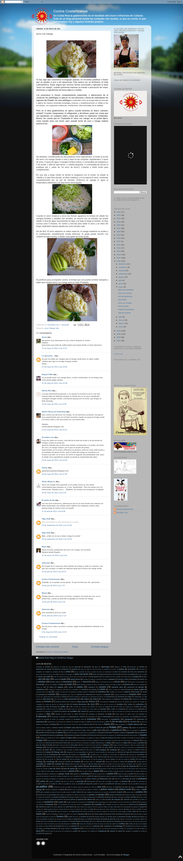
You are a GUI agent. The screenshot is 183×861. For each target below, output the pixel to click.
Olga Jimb (46, 519)
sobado (85, 809)
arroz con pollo (44, 677)
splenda (54, 814)
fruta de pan (101, 727)
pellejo (42, 781)
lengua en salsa (128, 745)
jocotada (133, 743)
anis (93, 669)
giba (53, 732)
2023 (119, 222)
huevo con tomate (105, 740)
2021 (119, 228)
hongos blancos (52, 740)
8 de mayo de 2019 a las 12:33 (54, 632)
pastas (110, 773)
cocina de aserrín (50, 704)
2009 (119, 334)
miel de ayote (102, 757)
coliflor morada (73, 706)
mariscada (113, 754)
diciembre (123, 264)
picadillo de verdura (139, 784)
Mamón (130, 750)
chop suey (81, 702)
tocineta (90, 819)
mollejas (39, 761)
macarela (131, 747)
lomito (71, 747)
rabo (103, 799)
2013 (119, 255)
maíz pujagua (100, 750)
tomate (97, 819)
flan (107, 722)
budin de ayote (92, 684)
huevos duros (63, 743)
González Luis (48, 437)
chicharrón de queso (97, 696)
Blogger (126, 855)
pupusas (83, 794)
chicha (64, 697)
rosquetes (87, 804)
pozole (44, 794)
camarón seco (117, 687)
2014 (119, 251)
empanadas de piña (94, 716)
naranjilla (39, 764)
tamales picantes (100, 816)
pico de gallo (66, 787)
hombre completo (121, 738)
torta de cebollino (115, 821)
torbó (44, 821)
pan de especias (129, 766)
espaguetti (128, 719)
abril (120, 317)
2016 (119, 245)
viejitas (40, 828)
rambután (126, 799)
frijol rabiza (98, 724)
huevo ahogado (93, 740)
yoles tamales (140, 828)
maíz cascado (67, 750)
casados (57, 692)
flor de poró (131, 722)
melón (76, 757)
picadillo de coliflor (56, 784)
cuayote (56, 711)
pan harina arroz (121, 768)
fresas (53, 724)
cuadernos (131, 709)
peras (65, 781)
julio (120, 280)
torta (93, 821)
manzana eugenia (138, 752)
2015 (119, 248)
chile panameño (70, 699)
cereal (145, 692)
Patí (118, 779)
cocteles (120, 704)
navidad (58, 764)
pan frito (111, 768)
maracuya (64, 754)
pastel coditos (140, 774)
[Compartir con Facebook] (86, 325)
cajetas (79, 687)
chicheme (121, 697)
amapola (75, 669)
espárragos (140, 719)
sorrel (48, 814)
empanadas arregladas (59, 716)
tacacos (82, 814)
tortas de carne (98, 824)
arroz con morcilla (114, 674)
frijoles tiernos (83, 727)
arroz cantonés (79, 672)
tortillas (122, 824)
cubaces (64, 711)
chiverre (47, 701)
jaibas (109, 743)
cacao (38, 687)
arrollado (47, 672)
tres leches (49, 826)
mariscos (123, 754)
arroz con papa (142, 674)
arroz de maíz (83, 676)
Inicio (75, 646)
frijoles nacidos (58, 727)
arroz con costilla (53, 674)
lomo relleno (109, 747)
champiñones (64, 694)
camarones (131, 687)
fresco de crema (64, 724)
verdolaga (118, 826)
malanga (113, 750)
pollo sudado (88, 792)
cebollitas (112, 692)
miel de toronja (122, 759)
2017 (119, 241)
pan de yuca (93, 768)
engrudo (117, 716)
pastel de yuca (129, 776)
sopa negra (132, 811)
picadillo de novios (69, 784)
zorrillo (143, 831)
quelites (92, 795)
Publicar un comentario (48, 637)
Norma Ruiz (47, 391)
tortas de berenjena (86, 824)
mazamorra (49, 757)
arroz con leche (81, 674)
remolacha (48, 802)
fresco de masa (77, 724)
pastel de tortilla (117, 776)
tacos (90, 814)
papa (80, 771)
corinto (120, 706)
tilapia (76, 819)
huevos (136, 740)
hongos (39, 740)
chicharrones (110, 697)
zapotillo (127, 831)
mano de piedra (100, 752)
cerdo (137, 692)
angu (82, 669)
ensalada (135, 717)
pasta (94, 774)
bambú (99, 679)
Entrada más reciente (47, 646)
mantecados (111, 752)
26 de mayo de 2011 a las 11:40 (54, 474)
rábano (89, 799)
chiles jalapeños (106, 699)
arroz (47, 328)
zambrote (93, 831)
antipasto (107, 669)
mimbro (132, 759)
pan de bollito (105, 766)
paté (113, 779)
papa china (88, 771)
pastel (131, 774)
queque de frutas (130, 794)
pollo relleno (76, 792)
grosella (68, 732)
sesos (71, 809)
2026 (119, 212)
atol (39, 679)
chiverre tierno (61, 702)
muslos (115, 761)
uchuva (73, 826)
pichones (57, 787)
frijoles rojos (71, 727)
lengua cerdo (117, 745)
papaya (38, 774)
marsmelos (140, 754)
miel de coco (135, 757)
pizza (62, 789)
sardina (38, 809)
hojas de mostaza (107, 738)
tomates (129, 819)
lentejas (39, 747)
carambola (84, 689)
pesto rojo (101, 781)
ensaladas (91, 719)
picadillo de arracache (138, 781)
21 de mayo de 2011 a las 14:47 (54, 348)
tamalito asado (111, 816)
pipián (132, 787)
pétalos (109, 781)
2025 (119, 215)
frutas (112, 727)
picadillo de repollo (98, 784)
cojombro (39, 707)
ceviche (51, 694)
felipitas (89, 722)
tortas (74, 824)
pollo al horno (56, 792)
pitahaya (140, 787)
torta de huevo (127, 821)
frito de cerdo (123, 306)
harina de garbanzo (108, 735)
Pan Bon (69, 766)
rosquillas (98, 804)
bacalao (85, 679)
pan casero (78, 766)
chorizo (92, 701)
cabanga (142, 684)
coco (92, 704)
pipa (126, 787)
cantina (58, 689)
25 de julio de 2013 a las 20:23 (54, 572)
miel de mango (61, 759)
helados (143, 735)
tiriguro (83, 819)
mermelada (85, 757)
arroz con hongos (66, 674)
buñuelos (126, 684)
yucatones (67, 831)
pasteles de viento (64, 779)
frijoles (107, 724)
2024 (119, 218)
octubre (122, 271)
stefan (61, 814)
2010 (119, 331)
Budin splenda (81, 684)
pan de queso (69, 768)
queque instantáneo (60, 797)
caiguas (60, 687)
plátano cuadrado (93, 789)
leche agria (74, 745)
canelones (40, 689)
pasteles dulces (77, 779)
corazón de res (110, 707)
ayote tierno (75, 679)
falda (82, 722)
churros (119, 701)
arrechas (142, 669)
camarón (102, 687)
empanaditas (107, 717)
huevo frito (117, 740)
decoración (135, 711)
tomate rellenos (120, 819)
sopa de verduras (101, 811)
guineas (52, 735)
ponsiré (113, 792)
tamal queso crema (48, 816)
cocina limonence (80, 704)
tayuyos (59, 819)
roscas (78, 804)
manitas (90, 752)
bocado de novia (107, 682)
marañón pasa (95, 754)
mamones (39, 752)
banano (112, 679)
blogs (97, 682)
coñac (100, 706)
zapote (120, 831)
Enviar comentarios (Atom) (57, 652)
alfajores (117, 667)
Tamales (60, 816)
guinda (44, 735)
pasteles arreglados (50, 779)
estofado (68, 722)
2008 (119, 337)
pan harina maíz (133, 768)
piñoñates (118, 787)
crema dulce (93, 709)
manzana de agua (123, 752)
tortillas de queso (134, 824)
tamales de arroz (73, 816)
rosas (72, 804)
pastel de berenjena (42, 776)
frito (92, 727)
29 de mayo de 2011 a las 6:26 (54, 493)
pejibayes (142, 778)
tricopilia (59, 826)
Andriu (45, 468)
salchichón (143, 804)
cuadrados (47, 711)
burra (135, 684)
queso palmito (70, 799)
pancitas (63, 771)
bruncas (47, 684)
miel (94, 757)
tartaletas (44, 819)
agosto (121, 277)
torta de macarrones (141, 821)
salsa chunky (81, 807)
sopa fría (113, 811)
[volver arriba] (180, 858)
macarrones (140, 747)
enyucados (104, 719)
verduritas (137, 826)
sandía (135, 807)
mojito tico (141, 759)
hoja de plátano (81, 738)
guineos (60, 735)
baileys (93, 679)
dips (48, 714)
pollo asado (66, 792)
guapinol (110, 732)
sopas (38, 814)
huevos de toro (50, 743)
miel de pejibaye (110, 759)
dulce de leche (80, 714)
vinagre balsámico (51, 828)
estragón (76, 722)
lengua (106, 745)
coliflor (62, 707)
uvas (81, 826)
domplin (58, 714)
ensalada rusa (79, 719)
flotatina (38, 724)
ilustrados (86, 743)
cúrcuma (119, 711)
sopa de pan (75, 811)
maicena (39, 750)
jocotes (141, 743)
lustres (123, 747)
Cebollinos (102, 692)
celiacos (127, 692)
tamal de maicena (124, 814)
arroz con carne (41, 674)
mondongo (50, 761)
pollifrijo (138, 789)
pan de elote (116, 766)
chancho (79, 694)
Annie (44, 337)
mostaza (77, 761)
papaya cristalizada (50, 774)
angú (87, 669)
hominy (131, 738)
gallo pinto (97, 730)
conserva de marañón (88, 706)
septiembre (123, 274)
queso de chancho (56, 799)
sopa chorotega (110, 809)
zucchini (39, 833)
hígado (62, 738)
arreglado (39, 672)
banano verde (123, 679)
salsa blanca (69, 807)
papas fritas (129, 771)
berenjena (67, 682)
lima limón (56, 747)
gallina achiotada (62, 730)
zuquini (46, 833)
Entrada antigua (99, 646)
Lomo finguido (97, 747)
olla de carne (92, 764)
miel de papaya (98, 759)
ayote (63, 679)
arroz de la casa (71, 676)
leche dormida (96, 745)
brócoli (38, 684)
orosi (116, 764)
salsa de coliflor (102, 807)
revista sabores (113, 802)
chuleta (111, 702)
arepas (121, 669)
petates (116, 781)
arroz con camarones (137, 672)
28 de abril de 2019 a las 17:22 (54, 616)
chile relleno (85, 699)
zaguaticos (84, 831)
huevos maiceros (75, 743)
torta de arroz (101, 821)
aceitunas (39, 667)
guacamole (83, 732)
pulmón (76, 794)
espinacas (40, 722)
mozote (107, 761)
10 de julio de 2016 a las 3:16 (53, 602)
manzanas (53, 754)
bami (105, 679)
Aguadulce (87, 667)
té (64, 819)
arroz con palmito (129, 674)
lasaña (50, 745)
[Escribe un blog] (81, 325)
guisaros (71, 735)
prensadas (52, 795)
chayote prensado (120, 694)
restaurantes (102, 802)
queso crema (143, 797)
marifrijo (105, 754)
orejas (110, 764)
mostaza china (88, 761)
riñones (134, 802)
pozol (38, 795)
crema (73, 709)
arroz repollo (117, 676)
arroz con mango (125, 303)
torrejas (86, 821)
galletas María (40, 730)
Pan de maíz (143, 766)
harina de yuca (122, 735)
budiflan (54, 684)
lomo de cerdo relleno (82, 747)
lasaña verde (59, 745)
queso (109, 797)
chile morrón (57, 699)
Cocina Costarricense (51, 579)
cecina (120, 692)
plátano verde (125, 789)
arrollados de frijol (57, 672)
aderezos (56, 667)
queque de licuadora (44, 797)
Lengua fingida (140, 745)
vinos (99, 828)
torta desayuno (64, 824)
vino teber (92, 828)
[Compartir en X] (83, 325)
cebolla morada (82, 692)
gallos (107, 730)
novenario (76, 764)
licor (48, 747)
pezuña (125, 781)
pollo (145, 789)
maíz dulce (89, 750)
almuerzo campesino (61, 669)
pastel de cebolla (56, 776)
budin (61, 684)
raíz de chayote (114, 799)
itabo (93, 743)
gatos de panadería (126, 290)
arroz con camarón (120, 672)
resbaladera (91, 802)
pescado (80, 781)
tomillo (38, 821)
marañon (74, 754)
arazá (114, 669)
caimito (70, 687)
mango (48, 752)
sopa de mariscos (62, 811)
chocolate (71, 701)
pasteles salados (91, 779)
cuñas (104, 711)
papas (96, 771)
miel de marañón (75, 759)
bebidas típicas (55, 682)
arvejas (136, 677)
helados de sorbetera (46, 738)
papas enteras (119, 771)
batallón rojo (143, 679)
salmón (41, 807)
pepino (58, 781)
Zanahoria (102, 831)
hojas (97, 738)
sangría (142, 807)
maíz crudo (79, 750)
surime (68, 814)
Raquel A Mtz (47, 374)
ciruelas (126, 701)
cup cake (111, 711)
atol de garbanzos (125, 296)
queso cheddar (131, 797)
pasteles (38, 779)
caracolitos (75, 689)
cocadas (142, 701)
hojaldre (90, 738)
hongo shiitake (140, 738)
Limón (63, 747)
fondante (46, 724)
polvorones (97, 792)
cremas (103, 709)
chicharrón (84, 696)
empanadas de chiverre (76, 717)
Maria (44, 547)
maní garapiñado (81, 752)
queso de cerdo (43, 799)
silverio (78, 809)
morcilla (68, 761)
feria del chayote (99, 722)
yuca (38, 831)
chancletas (89, 694)
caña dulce (65, 689)
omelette (102, 764)
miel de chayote (124, 313)
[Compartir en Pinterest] (88, 325)
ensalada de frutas (50, 719)
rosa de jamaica (63, 804)
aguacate (77, 667)
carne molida (139, 689)
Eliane (44, 593)
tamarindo (122, 817)
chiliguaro (117, 699)
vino (85, 828)
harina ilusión (133, 735)
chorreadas (103, 701)
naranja (130, 761)
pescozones (91, 781)
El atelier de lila (48, 500)
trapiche (40, 826)
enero (121, 327)
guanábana (92, 732)
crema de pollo (82, 709)
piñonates (109, 787)
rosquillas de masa (111, 804)
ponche (106, 792)
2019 (119, 235)
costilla (136, 707)
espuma (60, 722)
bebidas (41, 682)
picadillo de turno (112, 784)
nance (122, 761)
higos (70, 738)
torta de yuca (54, 824)
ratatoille (135, 799)
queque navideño (74, 797)
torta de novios (42, 824)
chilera (95, 699)
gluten (60, 732)
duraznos (101, 714)
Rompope (49, 804)
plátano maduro (107, 789)
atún (48, 679)
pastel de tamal (105, 776)
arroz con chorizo (125, 293)
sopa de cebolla (136, 809)
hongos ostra (64, 740)
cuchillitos (73, 711)
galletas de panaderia (138, 727)
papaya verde (63, 774)
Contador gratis (118, 354)
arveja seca (126, 676)
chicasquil (56, 696)
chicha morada (73, 696)
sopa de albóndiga (123, 809)
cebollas (92, 692)
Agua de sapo (66, 667)
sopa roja (142, 811)
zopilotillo (135, 831)
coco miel (103, 704)
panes (71, 771)
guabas (75, 732)
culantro (83, 711)
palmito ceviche (50, 766)
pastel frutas (141, 776)
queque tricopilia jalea (88, 797)
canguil (51, 689)
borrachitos (141, 682)
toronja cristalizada (62, 821)
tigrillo (69, 819)
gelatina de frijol (44, 732)
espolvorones (51, 722)
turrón (66, 826)
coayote (134, 701)
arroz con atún (91, 672)
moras (60, 761)
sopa (91, 809)
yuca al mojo (49, 831)
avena (56, 679)
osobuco (122, 764)
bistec (78, 682)
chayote (107, 694)
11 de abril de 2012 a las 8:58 (53, 511)
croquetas (121, 709)
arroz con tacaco (58, 676)
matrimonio (39, 757)
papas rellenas (140, 771)
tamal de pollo (137, 814)
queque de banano (115, 795)
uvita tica (88, 826)
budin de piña (117, 684)
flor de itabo (117, 721)
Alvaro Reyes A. (48, 481)
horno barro (82, 740)
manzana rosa (41, 754)
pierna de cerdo (89, 787)
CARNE (102, 689)
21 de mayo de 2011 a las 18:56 (54, 367)
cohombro (140, 704)
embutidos (141, 714)
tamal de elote (110, 814)
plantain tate (81, 789)
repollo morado (71, 802)
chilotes (126, 699)
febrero (122, 323)
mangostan (70, 752)
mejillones (68, 757)
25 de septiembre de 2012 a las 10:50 (57, 525)
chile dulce (46, 699)
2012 (119, 258)
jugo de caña (40, 745)
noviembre (123, 267)
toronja (51, 821)
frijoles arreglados (120, 724)
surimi (74, 814)
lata (67, 745)
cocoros (111, 704)
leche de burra (85, 745)
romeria (40, 804)
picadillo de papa (84, 784)
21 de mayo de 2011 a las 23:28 (54, 383)
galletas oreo (51, 730)
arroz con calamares (105, 672)
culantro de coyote (94, 711)
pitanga (39, 789)
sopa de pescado (88, 811)
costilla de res (63, 709)
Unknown (46, 563)
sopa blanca (99, 809)
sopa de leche (49, 811)
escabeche (115, 719)
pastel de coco (68, 776)
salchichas (132, 804)
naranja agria (141, 761)
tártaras (52, 819)
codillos (130, 704)
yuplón (75, 831)
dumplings (92, 714)
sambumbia (126, 807)
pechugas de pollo (129, 779)
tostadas (144, 824)
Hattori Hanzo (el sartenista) (54, 412)
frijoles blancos (134, 724)
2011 (119, 261)
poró (120, 792)
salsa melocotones (115, 807)
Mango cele (54, 328)
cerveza (41, 694)
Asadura (144, 676)
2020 (119, 232)
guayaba (131, 732)
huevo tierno (127, 740)
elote (110, 714)
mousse (99, 761)
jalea (125, 743)
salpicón (48, 807)
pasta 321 (102, 774)
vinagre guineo (65, 828)
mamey (122, 750)
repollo (60, 802)
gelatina (144, 730)
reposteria (81, 802)
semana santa (63, 809)
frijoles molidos (46, 727)
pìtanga (47, 789)
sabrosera (123, 804)
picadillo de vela (125, 784)
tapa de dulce (132, 817)
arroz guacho (94, 677)
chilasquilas (137, 696)
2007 (119, 341)
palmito (39, 766)
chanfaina (98, 694)
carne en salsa (113, 689)
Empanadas (41, 716)
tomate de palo (108, 819)
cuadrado (39, 711)
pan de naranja (42, 768)
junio (121, 284)
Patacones (104, 779)
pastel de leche (80, 776)
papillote (76, 774)
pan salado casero (53, 771)
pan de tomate (82, 768)
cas (49, 692)
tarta (37, 819)
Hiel (57, 738)
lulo (117, 747)
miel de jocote (49, 759)
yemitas (121, 828)
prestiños (61, 794)
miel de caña (113, 757)
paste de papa (122, 774)
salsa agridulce (58, 807)
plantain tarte (71, 789)
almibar (141, 667)
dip (142, 711)
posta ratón (130, 792)
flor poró (142, 722)
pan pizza (144, 768)
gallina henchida (75, 730)
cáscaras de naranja (68, 692)
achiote (47, 667)
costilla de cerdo (50, 709)
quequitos (100, 797)
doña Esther (67, 714)
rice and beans (125, 802)
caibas (51, 687)
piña (99, 787)
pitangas (54, 789)
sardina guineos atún (49, 809)
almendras (133, 667)
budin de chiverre (104, 684)
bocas (117, 682)
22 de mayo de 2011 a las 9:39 (54, 404)
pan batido (122, 300)
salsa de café (91, 807)
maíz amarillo (56, 750)
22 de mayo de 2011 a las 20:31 (54, 430)
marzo (121, 320)
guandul (101, 732)
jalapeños (118, 743)
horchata (73, 740)
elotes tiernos (120, 714)
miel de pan (86, 759)
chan (72, 694)
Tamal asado (98, 814)
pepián (51, 781)
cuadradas (141, 709)
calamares (91, 687)
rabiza (97, 799)
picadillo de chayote (42, 784)
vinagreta (76, 828)
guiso (78, 735)
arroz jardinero (105, 676)
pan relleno (41, 771)
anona (99, 669)
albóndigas (105, 667)
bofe (125, 682)
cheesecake (47, 696)
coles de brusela (51, 707)
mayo (121, 287)
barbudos (134, 679)
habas (85, 735)
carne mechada (125, 689)
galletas (125, 727)
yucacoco (58, 831)
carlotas (93, 689)
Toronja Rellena (75, 821)
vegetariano (108, 826)
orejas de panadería (126, 309)
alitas (124, 667)
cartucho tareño (41, 692)
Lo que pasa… (48, 356)
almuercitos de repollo (44, 669)
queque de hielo (142, 794)
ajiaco (96, 667)
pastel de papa (92, 776)
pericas (72, 781)
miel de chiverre (124, 757)
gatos (128, 730)
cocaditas (39, 704)
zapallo (112, 831)
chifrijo (129, 697)
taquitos (142, 816)
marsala (131, 754)
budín (69, 684)
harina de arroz (95, 735)
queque (101, 794)
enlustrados (125, 716)
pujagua (69, 794)
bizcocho (87, 682)
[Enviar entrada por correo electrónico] (74, 325)
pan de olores (55, 768)
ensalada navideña (64, 719)
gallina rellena (86, 730)
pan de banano (92, 766)
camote (141, 687)
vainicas (96, 826)
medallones (59, 757)
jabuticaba (101, 743)
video (145, 826)
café (44, 687)
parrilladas (85, 774)
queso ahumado (118, 797)
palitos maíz (132, 764)
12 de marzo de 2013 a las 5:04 (54, 555)
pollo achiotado (44, 792)
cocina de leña (64, 704)
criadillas (113, 709)
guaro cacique (120, 732)
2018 (119, 238)
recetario (38, 802)
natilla (49, 764)
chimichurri (135, 699)
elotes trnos (131, 714)
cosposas (128, 706)
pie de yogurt (77, 787)
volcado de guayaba (110, 828)
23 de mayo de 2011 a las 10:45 (54, 460)
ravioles (142, 799)
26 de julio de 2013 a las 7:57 (53, 585)
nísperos (67, 764)
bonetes (132, 682)
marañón (83, 754)
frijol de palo (88, 724)
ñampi (84, 764)
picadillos (41, 786)
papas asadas (108, 771)
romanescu (143, 802)
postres (139, 792)
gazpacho (135, 730)
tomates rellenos (140, 819)
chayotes (133, 694)
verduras (129, 826)
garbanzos (117, 730)
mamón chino (140, 750)
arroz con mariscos (99, 674)
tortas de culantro (111, 824)
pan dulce (103, 768)
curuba (127, 711)
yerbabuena (130, 828)
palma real (141, 764)
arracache (132, 669)
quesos (81, 799)
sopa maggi (121, 811)
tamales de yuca (86, 817)
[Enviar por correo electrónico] (79, 325)
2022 (119, 225)
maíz (47, 750)
